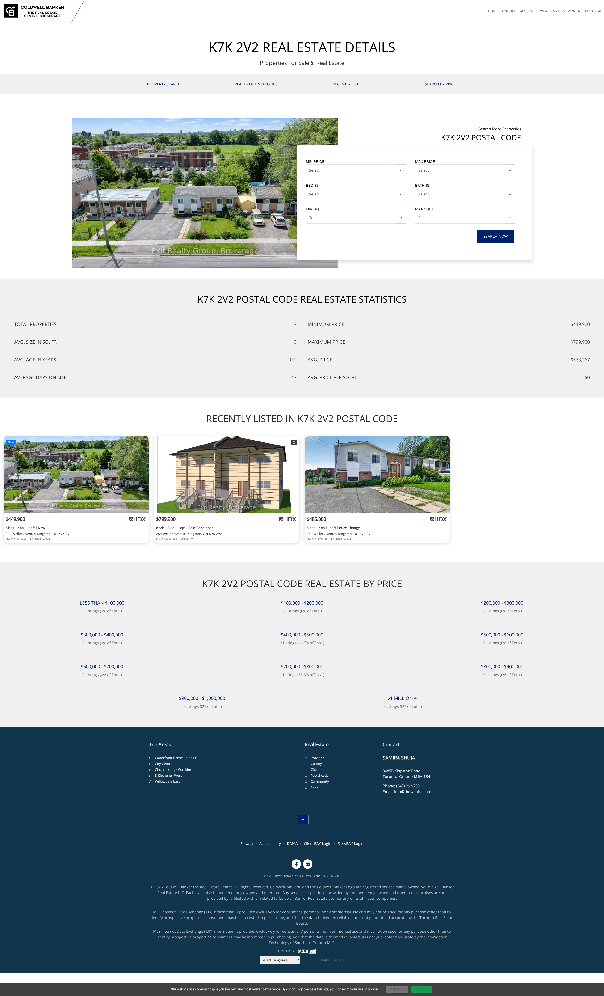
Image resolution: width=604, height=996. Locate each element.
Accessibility (270, 843)
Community (320, 781)
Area (314, 787)
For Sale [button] (509, 11)
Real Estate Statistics (256, 84)
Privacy (246, 843)
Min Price (315, 161)
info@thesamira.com (412, 791)
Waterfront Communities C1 (177, 757)
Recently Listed (348, 84)
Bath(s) (422, 185)
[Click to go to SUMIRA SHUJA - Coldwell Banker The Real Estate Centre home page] (36, 11)
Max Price (425, 161)
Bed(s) (312, 185)
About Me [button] (527, 11)
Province (317, 757)
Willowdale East (167, 781)
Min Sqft (314, 208)
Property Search (164, 84)
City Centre (163, 763)
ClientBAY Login (317, 843)
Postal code (320, 775)
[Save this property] (143, 442)
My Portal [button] (593, 11)
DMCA (292, 843)
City (314, 769)
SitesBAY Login (351, 843)
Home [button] (492, 11)
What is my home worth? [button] (560, 11)
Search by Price (440, 84)
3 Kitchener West (168, 775)
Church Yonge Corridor (173, 769)
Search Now (495, 236)
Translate (337, 960)
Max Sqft (424, 208)
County (316, 763)
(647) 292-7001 (409, 785)
